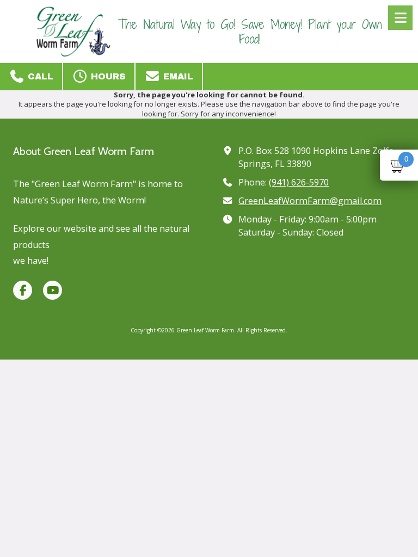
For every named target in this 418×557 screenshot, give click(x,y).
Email (177, 76)
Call (39, 76)
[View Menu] (400, 17)
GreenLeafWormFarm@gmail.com (310, 201)
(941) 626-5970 (299, 182)
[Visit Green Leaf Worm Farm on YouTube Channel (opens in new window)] (52, 290)
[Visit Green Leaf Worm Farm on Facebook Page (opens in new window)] (22, 290)
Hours (107, 76)
